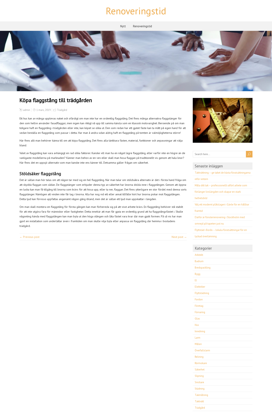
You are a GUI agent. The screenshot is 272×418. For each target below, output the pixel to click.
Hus (197, 325)
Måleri (198, 344)
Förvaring (200, 312)
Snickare (199, 382)
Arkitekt (199, 255)
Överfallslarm (202, 350)
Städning (199, 388)
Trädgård (62, 110)
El (196, 280)
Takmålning (201, 395)
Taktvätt (199, 401)
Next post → (179, 237)
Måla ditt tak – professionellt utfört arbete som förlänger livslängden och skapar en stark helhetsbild (221, 192)
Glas (197, 318)
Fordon (199, 299)
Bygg (197, 274)
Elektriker (200, 286)
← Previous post (29, 237)
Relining (199, 356)
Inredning (200, 331)
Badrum (199, 261)
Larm (197, 337)
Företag (199, 306)
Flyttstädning (202, 293)
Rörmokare (201, 363)
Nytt (123, 26)
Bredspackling (202, 267)
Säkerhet (199, 369)
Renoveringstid (136, 11)
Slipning (199, 376)
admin (26, 110)
